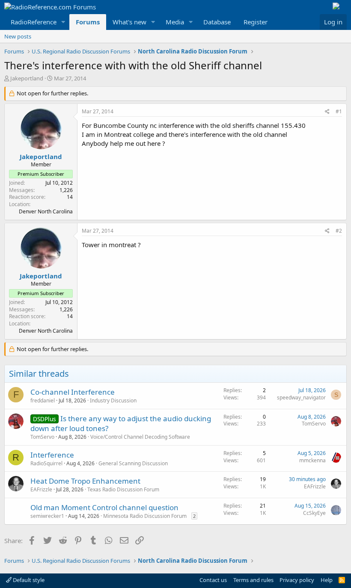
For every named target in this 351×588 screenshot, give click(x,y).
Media (175, 22)
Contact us (213, 580)
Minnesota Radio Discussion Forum (145, 516)
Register (256, 22)
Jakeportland (26, 78)
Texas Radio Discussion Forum (123, 489)
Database (217, 22)
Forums (88, 22)
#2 (339, 230)
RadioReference (34, 22)
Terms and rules (253, 580)
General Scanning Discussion (133, 463)
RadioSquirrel (46, 463)
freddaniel (42, 400)
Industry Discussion (113, 400)
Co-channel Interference (72, 392)
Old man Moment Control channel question (104, 507)
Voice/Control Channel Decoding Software (140, 436)
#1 (339, 111)
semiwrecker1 (47, 516)
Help (327, 580)
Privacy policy (297, 580)
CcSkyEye (314, 513)
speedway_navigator (301, 397)
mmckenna (312, 460)
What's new (129, 22)
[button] (63, 22)
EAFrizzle (41, 489)
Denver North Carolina (46, 211)
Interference (52, 455)
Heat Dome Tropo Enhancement (85, 481)
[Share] (327, 112)
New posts (17, 36)
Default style (28, 580)
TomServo (42, 436)
